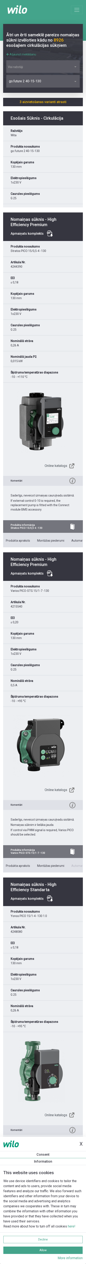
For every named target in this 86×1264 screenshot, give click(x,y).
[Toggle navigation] (77, 10)
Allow (43, 1250)
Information (43, 1161)
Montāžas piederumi (50, 540)
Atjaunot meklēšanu (22, 54)
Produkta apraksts (18, 540)
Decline (43, 1239)
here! (71, 1226)
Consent (43, 1155)
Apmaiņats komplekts (27, 234)
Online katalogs (56, 466)
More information (70, 1258)
